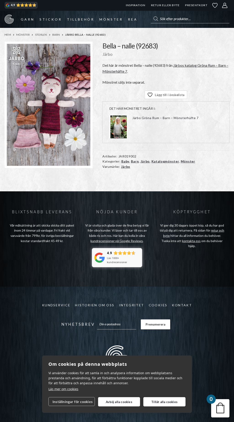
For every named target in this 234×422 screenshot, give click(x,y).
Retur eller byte (165, 5)
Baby (125, 161)
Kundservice (56, 305)
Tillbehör (80, 19)
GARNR (9, 19)
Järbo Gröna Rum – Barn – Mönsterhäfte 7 (165, 118)
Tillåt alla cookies (164, 402)
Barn (56, 34)
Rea (132, 19)
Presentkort (196, 5)
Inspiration (135, 5)
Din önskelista (215, 5)
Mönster (111, 19)
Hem (8, 34)
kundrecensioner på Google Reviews (116, 241)
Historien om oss (94, 305)
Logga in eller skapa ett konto (224, 5)
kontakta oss (191, 241)
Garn (27, 19)
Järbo (145, 161)
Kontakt (182, 305)
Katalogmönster (165, 161)
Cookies (158, 305)
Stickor (51, 19)
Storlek (41, 34)
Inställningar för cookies (73, 402)
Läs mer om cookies (63, 389)
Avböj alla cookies (119, 402)
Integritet (131, 305)
